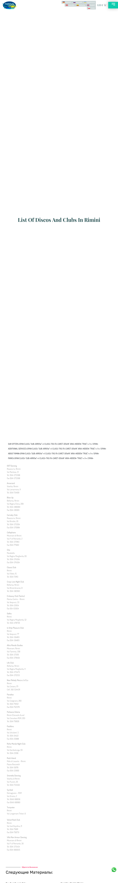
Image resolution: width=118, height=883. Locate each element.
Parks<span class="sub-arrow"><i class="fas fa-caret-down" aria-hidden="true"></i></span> (50, 458)
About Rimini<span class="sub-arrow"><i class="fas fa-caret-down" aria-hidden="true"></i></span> (53, 453)
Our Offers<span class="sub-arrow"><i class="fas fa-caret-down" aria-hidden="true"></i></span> (53, 444)
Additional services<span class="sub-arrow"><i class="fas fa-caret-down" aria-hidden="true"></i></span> (57, 448)
